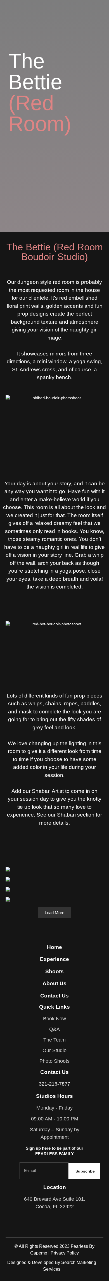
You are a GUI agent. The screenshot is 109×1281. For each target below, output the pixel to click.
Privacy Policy (65, 1253)
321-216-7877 (54, 1084)
